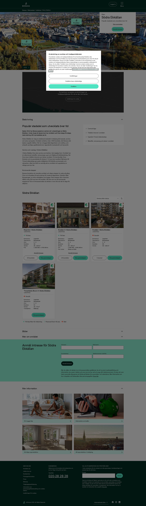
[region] (73, 71)
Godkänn (73, 86)
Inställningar (73, 76)
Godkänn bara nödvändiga (73, 81)
